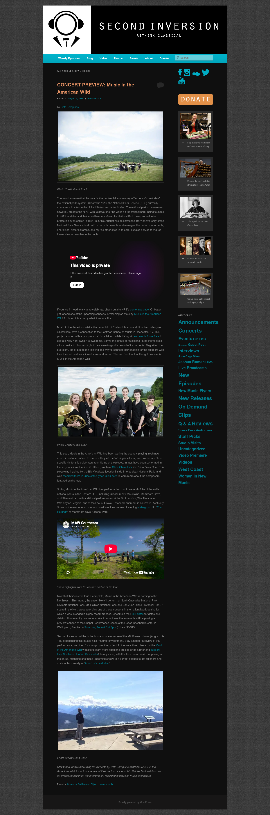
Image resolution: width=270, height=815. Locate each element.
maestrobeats (94, 98)
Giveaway (182, 345)
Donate (164, 58)
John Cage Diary (189, 356)
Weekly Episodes (69, 58)
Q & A (184, 423)
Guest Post (197, 344)
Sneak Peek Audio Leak (195, 430)
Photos (118, 58)
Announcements (198, 322)
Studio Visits (189, 442)
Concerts (72, 784)
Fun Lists (199, 339)
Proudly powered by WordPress (135, 802)
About (149, 58)
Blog (90, 58)
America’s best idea (97, 663)
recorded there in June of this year (83, 476)
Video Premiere (192, 455)
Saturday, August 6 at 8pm (100, 627)
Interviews (188, 351)
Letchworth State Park (146, 336)
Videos (185, 462)
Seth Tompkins (70, 107)
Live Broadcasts (192, 367)
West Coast (190, 469)
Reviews (202, 423)
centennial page (139, 309)
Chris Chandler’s (122, 467)
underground (144, 507)
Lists (209, 362)
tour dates (138, 614)
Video (103, 58)
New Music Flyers (194, 390)
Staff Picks (189, 436)
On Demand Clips (87, 784)
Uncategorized (192, 449)
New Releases (195, 398)
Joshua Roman (191, 361)
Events (133, 58)
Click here (111, 476)
